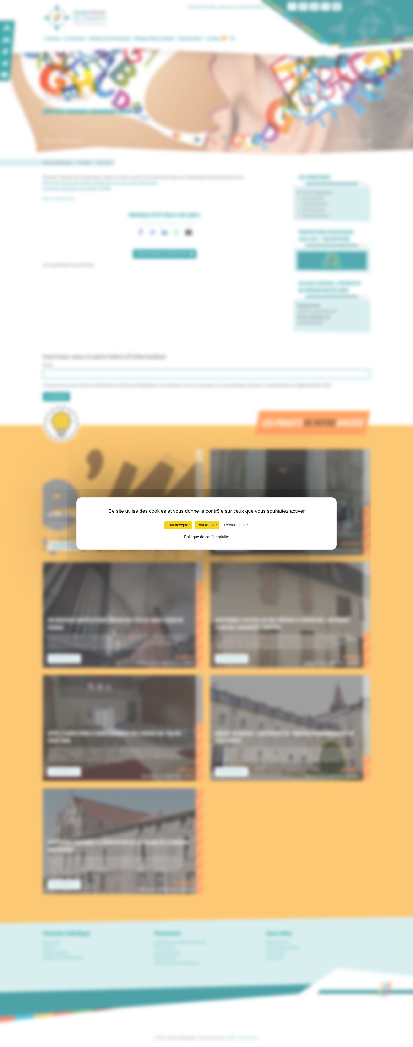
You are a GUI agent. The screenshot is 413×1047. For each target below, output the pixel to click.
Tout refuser (207, 525)
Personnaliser (236, 525)
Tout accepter (178, 525)
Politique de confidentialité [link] (206, 537)
